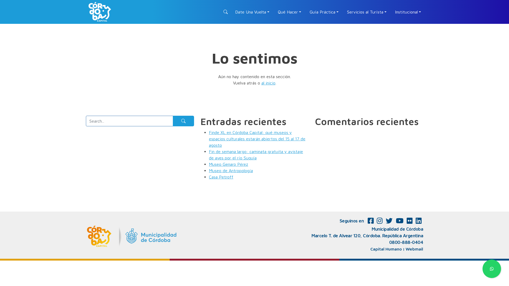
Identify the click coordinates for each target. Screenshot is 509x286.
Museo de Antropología (231, 170)
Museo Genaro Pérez (228, 164)
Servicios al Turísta (365, 12)
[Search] (183, 121)
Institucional (406, 12)
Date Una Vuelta (250, 12)
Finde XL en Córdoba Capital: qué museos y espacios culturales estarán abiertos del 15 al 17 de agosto (257, 139)
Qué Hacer (288, 12)
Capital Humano (386, 249)
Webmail (414, 249)
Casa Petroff (221, 177)
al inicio (268, 83)
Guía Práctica (322, 12)
